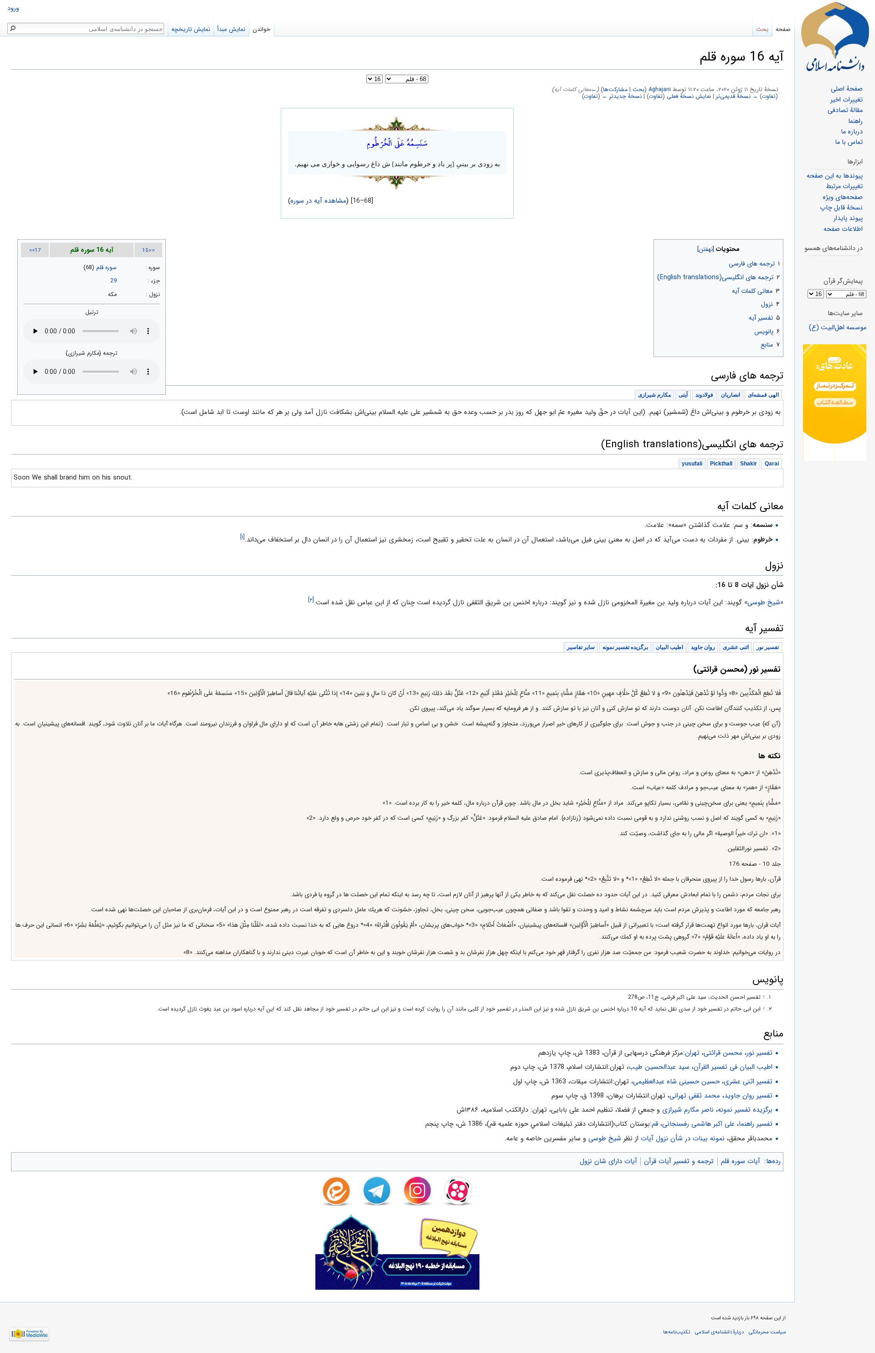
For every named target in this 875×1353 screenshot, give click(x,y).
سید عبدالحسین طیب (659, 1067)
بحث (638, 89)
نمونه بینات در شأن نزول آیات (683, 1138)
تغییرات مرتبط (844, 186)
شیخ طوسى (763, 602)
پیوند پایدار (848, 218)
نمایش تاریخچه (190, 29)
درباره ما (852, 132)
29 (113, 281)
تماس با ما (849, 142)
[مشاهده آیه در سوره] (397, 122)
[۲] (311, 600)
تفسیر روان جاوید (748, 1095)
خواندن (261, 29)
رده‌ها (773, 1161)
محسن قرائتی (723, 1052)
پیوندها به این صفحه (835, 176)
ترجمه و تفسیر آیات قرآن (679, 1161)
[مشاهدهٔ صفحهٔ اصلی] (834, 36)
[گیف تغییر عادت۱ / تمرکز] (834, 402)
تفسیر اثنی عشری (748, 1081)
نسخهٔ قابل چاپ (841, 208)
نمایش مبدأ (231, 29)
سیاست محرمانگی (767, 1332)
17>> (35, 250)
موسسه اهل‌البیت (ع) (837, 327)
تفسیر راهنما (755, 1123)
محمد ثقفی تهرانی (694, 1095)
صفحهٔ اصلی (847, 89)
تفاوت (769, 96)
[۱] (242, 537)
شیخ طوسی (604, 1138)
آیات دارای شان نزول (608, 1161)
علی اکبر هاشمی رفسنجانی (698, 1123)
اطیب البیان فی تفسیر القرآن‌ (733, 1067)
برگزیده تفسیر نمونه (745, 1109)
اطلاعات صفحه (843, 229)
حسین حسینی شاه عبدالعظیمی (676, 1081)
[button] (775, 247)
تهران (692, 1052)
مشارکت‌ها (615, 89)
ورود (13, 8)
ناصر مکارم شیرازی (688, 1109)
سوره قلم (106, 267)
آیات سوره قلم (740, 1161)
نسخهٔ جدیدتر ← (622, 96)
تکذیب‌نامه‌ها (676, 1332)
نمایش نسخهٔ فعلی (689, 96)
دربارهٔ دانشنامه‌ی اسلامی (719, 1332)
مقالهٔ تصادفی (845, 110)
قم (655, 1123)
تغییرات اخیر (846, 100)
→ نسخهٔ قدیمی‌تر (737, 96)
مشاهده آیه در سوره (318, 200)
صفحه (783, 29)
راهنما (855, 121)
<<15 (148, 250)
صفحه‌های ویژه (843, 197)
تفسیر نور (759, 1052)
